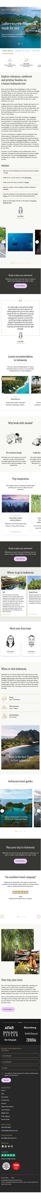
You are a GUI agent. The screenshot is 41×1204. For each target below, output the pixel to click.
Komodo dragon (22, 140)
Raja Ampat (23, 155)
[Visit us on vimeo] (8, 1147)
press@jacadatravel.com (9, 1138)
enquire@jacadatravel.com (9, 1130)
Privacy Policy (4, 1177)
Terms (12, 1177)
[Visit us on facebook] (2, 1146)
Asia (8, 9)
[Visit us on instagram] (11, 1146)
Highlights (7, 51)
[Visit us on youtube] (5, 1146)
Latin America (5, 1110)
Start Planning (20, 285)
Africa (3, 1090)
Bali (4, 104)
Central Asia (5, 1100)
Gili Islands (28, 177)
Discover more (6, 614)
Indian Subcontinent (7, 1106)
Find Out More (8, 1009)
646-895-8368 (6, 1127)
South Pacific (5, 1119)
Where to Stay (22, 51)
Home (2, 9)
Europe (3, 1103)
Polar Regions (5, 1116)
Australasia (4, 1097)
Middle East (5, 1113)
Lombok (32, 117)
